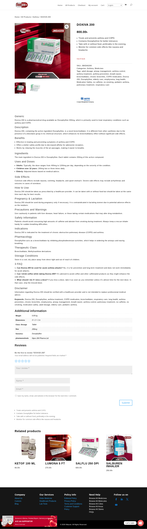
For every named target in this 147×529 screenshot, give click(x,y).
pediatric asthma (122, 82)
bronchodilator (83, 77)
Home (60, 5)
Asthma (36, 17)
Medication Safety (84, 82)
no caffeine (98, 82)
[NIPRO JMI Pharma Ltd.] (85, 100)
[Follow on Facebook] (116, 499)
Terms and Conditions (73, 504)
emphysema (109, 79)
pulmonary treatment (85, 85)
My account (93, 5)
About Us (18, 498)
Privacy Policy (70, 501)
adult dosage (87, 71)
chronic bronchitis (97, 77)
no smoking (109, 82)
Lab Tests (43, 504)
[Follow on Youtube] (116, 505)
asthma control (118, 71)
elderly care (98, 79)
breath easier (115, 74)
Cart (102, 5)
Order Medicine (46, 498)
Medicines (99, 68)
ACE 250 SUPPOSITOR (24, 521)
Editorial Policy (70, 498)
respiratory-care (102, 85)
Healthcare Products (48, 501)
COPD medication (114, 77)
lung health (120, 79)
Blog (16, 504)
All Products (70, 5)
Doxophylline (86, 79)
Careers (18, 501)
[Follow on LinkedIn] (121, 499)
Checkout (81, 5)
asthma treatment (84, 74)
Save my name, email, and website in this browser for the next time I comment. (47, 396)
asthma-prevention (101, 74)
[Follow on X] (127, 499)
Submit (126, 402)
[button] (67, 27)
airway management (102, 71)
